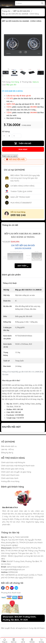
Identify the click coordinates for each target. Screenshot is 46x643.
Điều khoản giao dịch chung (12, 469)
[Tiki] (16, 588)
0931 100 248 (18, 215)
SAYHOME (19, 415)
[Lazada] (12, 588)
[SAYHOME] (7, 5)
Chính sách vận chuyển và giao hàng (16, 472)
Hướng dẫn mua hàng (10, 481)
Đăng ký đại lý (7, 452)
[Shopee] (7, 588)
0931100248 (13, 572)
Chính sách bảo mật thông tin (13, 462)
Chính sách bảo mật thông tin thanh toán (17, 465)
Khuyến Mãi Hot (11, 426)
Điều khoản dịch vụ (9, 446)
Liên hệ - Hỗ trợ (7, 449)
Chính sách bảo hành (9, 478)
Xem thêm (22, 266)
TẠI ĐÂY (20, 418)
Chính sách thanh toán (10, 475)
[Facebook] (3, 588)
